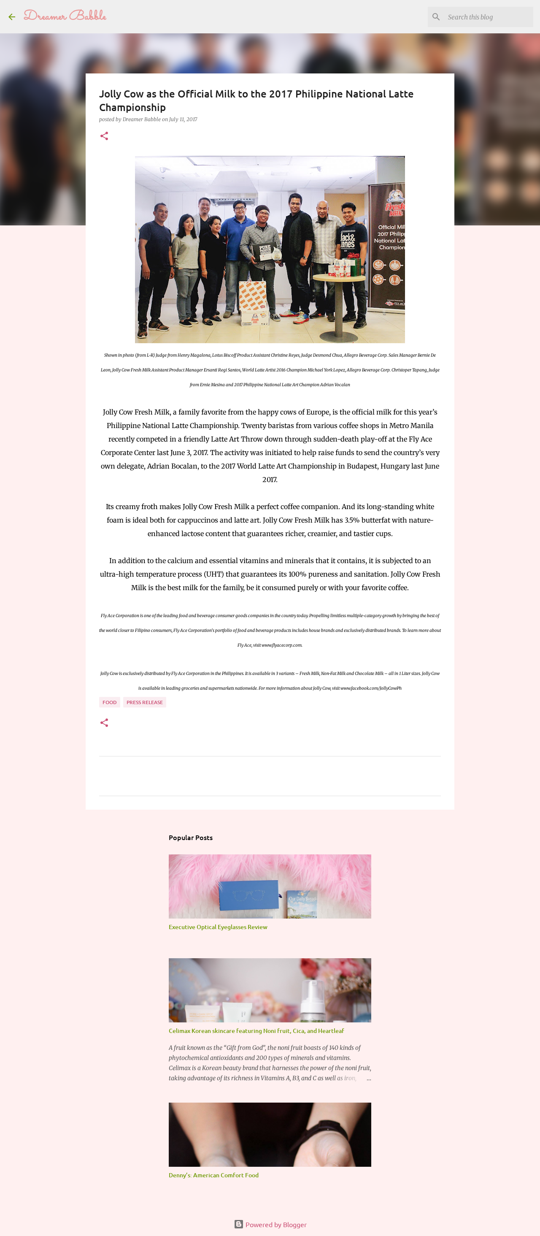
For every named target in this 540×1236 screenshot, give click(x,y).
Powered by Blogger (275, 1224)
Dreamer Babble (65, 17)
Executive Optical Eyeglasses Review (218, 927)
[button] (104, 136)
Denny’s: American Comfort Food (214, 1175)
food (110, 702)
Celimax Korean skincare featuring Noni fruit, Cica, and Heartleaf (256, 1031)
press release (145, 702)
